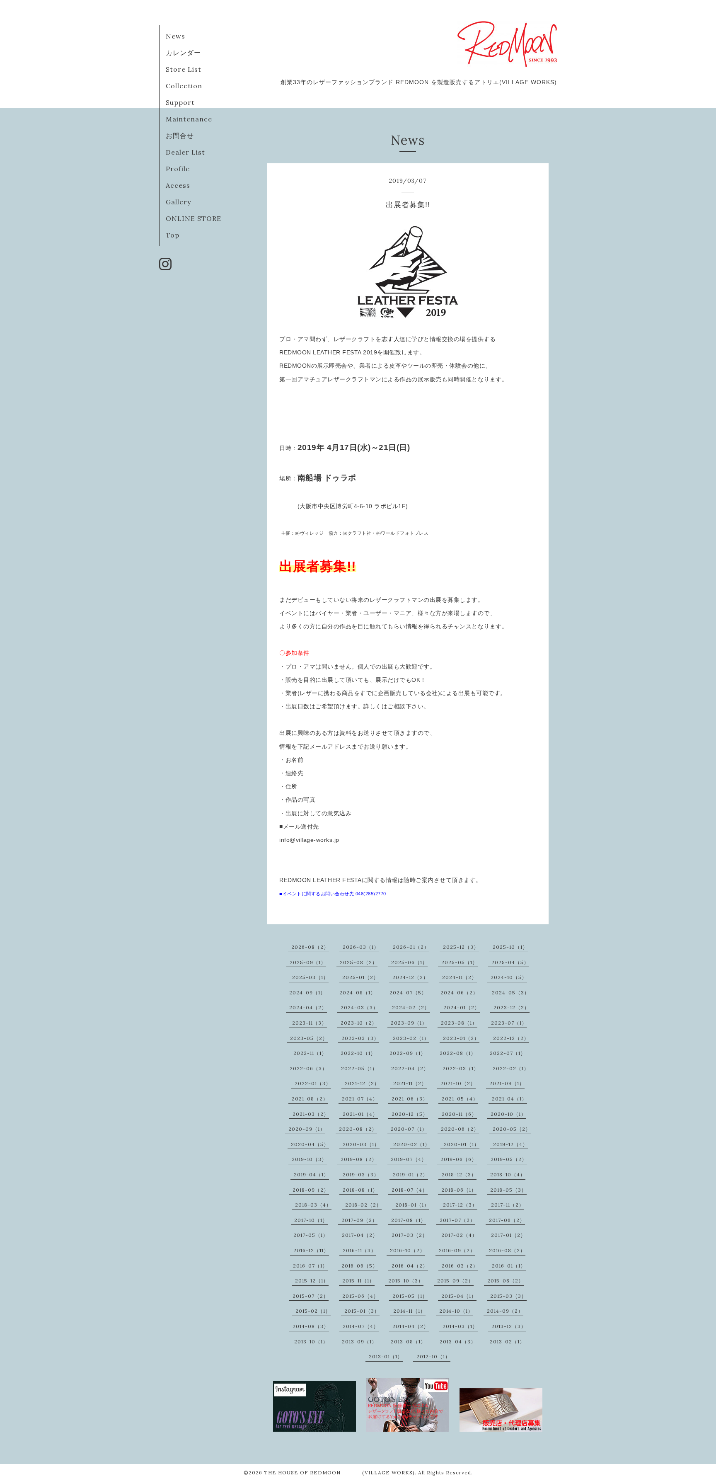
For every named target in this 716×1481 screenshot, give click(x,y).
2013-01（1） (386, 1356)
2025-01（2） (360, 977)
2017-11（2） (507, 1205)
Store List (183, 69)
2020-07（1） (409, 1129)
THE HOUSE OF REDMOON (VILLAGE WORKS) (339, 1472)
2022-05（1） (359, 1068)
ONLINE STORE (193, 218)
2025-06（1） (409, 962)
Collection (184, 86)
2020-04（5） (310, 1144)
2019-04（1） (311, 1174)
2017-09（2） (359, 1220)
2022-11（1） (310, 1053)
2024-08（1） (357, 992)
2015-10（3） (405, 1280)
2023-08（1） (459, 1023)
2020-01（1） (461, 1144)
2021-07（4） (360, 1099)
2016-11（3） (359, 1250)
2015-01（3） (362, 1311)
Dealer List (185, 152)
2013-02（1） (507, 1341)
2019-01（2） (410, 1174)
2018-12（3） (459, 1174)
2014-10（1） (456, 1311)
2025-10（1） (510, 947)
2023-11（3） (309, 1023)
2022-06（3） (308, 1068)
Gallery (178, 202)
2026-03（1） (361, 947)
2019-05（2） (509, 1159)
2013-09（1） (359, 1341)
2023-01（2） (461, 1038)
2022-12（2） (511, 1038)
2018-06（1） (459, 1190)
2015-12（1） (312, 1280)
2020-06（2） (460, 1129)
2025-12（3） (461, 947)
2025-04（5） (510, 962)
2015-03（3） (508, 1296)
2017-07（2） (457, 1220)
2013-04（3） (458, 1341)
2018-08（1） (360, 1190)
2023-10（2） (359, 1023)
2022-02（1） (511, 1068)
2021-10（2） (458, 1083)
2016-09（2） (457, 1250)
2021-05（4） (460, 1099)
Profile (178, 169)
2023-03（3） (360, 1038)
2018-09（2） (311, 1190)
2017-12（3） (460, 1205)
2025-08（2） (358, 962)
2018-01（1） (412, 1205)
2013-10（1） (311, 1341)
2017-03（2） (410, 1235)
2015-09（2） (455, 1280)
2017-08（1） (408, 1220)
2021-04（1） (509, 1099)
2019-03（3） (361, 1174)
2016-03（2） (460, 1266)
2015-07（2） (311, 1296)
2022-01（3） (313, 1083)
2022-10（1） (358, 1053)
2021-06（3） (410, 1099)
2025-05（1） (459, 962)
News (175, 36)
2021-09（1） (507, 1083)
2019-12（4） (510, 1144)
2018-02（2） (363, 1205)
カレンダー (183, 52)
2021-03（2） (311, 1114)
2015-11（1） (358, 1280)
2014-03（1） (460, 1326)
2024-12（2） (410, 977)
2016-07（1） (310, 1266)
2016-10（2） (407, 1250)
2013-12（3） (508, 1326)
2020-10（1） (508, 1114)
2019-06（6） (458, 1159)
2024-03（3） (359, 1007)
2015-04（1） (459, 1296)
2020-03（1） (361, 1144)
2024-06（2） (459, 992)
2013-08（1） (408, 1341)
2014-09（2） (505, 1311)
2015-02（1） (313, 1311)
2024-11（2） (459, 977)
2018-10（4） (507, 1174)
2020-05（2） (512, 1129)
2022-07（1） (508, 1053)
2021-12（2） (362, 1083)
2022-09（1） (407, 1053)
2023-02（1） (411, 1038)
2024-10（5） (509, 977)
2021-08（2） (310, 1099)
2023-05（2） (309, 1038)
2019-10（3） (309, 1159)
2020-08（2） (358, 1129)
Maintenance (189, 119)
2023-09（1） (409, 1023)
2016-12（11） (311, 1250)
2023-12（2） (511, 1007)
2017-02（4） (459, 1235)
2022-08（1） (458, 1053)
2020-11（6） (459, 1114)
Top (172, 235)
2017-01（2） (508, 1235)
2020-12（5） (410, 1114)
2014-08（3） (311, 1326)
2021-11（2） (410, 1083)
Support (180, 102)
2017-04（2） (360, 1235)
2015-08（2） (505, 1280)
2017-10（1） (311, 1220)
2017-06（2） (507, 1220)
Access (178, 185)
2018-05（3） (508, 1190)
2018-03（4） (313, 1205)
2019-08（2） (359, 1159)
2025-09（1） (308, 962)
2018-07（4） (410, 1190)
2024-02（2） (411, 1007)
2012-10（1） (433, 1356)
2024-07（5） (408, 992)
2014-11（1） (409, 1311)
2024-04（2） (308, 1007)
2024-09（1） (307, 992)
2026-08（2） (310, 947)
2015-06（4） (360, 1296)
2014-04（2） (410, 1326)
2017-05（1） (310, 1235)
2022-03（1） (461, 1068)
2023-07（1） (509, 1023)
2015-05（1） (410, 1296)
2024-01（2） (461, 1007)
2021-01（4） (360, 1114)
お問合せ (180, 135)
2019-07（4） (409, 1159)
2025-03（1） (310, 977)
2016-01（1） (509, 1266)
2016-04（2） (410, 1266)
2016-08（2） (507, 1250)
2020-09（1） (306, 1129)
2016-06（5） (359, 1266)
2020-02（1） (411, 1144)
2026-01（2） (411, 947)
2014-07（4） (361, 1326)
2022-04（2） (410, 1068)
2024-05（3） (511, 992)
